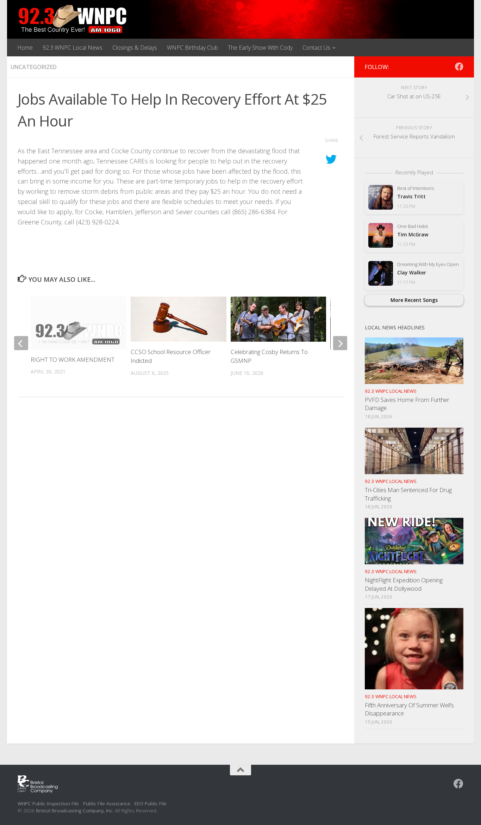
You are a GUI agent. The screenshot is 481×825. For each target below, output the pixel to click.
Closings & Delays (134, 47)
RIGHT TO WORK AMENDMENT (72, 359)
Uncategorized (34, 67)
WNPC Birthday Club (192, 47)
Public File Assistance (106, 803)
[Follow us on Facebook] (459, 66)
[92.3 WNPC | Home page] (73, 19)
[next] (340, 343)
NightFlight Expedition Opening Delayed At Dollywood (404, 584)
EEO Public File (151, 803)
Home (25, 47)
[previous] (21, 343)
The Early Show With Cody (260, 47)
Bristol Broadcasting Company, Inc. (74, 810)
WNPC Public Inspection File (48, 803)
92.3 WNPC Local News (72, 47)
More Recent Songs (414, 300)
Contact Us (316, 47)
